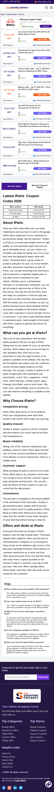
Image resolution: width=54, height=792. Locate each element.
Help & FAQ (7, 760)
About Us (6, 753)
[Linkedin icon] (15, 788)
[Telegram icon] (21, 788)
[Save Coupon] (19, 39)
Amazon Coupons (38, 734)
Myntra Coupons (37, 727)
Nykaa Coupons (37, 740)
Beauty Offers (8, 727)
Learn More (20, 780)
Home (3, 14)
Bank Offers (7, 763)
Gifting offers (8, 740)
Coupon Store (12, 14)
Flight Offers (7, 734)
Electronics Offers (10, 730)
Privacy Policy (8, 757)
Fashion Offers (9, 737)
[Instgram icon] (10, 788)
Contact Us (7, 767)
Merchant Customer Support (40, 186)
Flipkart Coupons (38, 730)
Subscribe (43, 677)
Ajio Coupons (36, 737)
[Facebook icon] (4, 788)
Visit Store (46, 26)
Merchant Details (14, 186)
